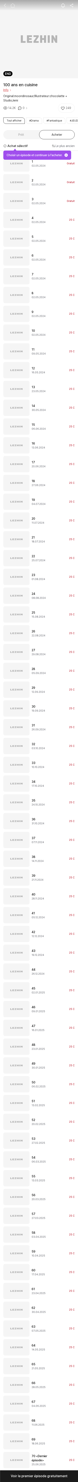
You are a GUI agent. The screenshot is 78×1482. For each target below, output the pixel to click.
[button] (39, 1476)
